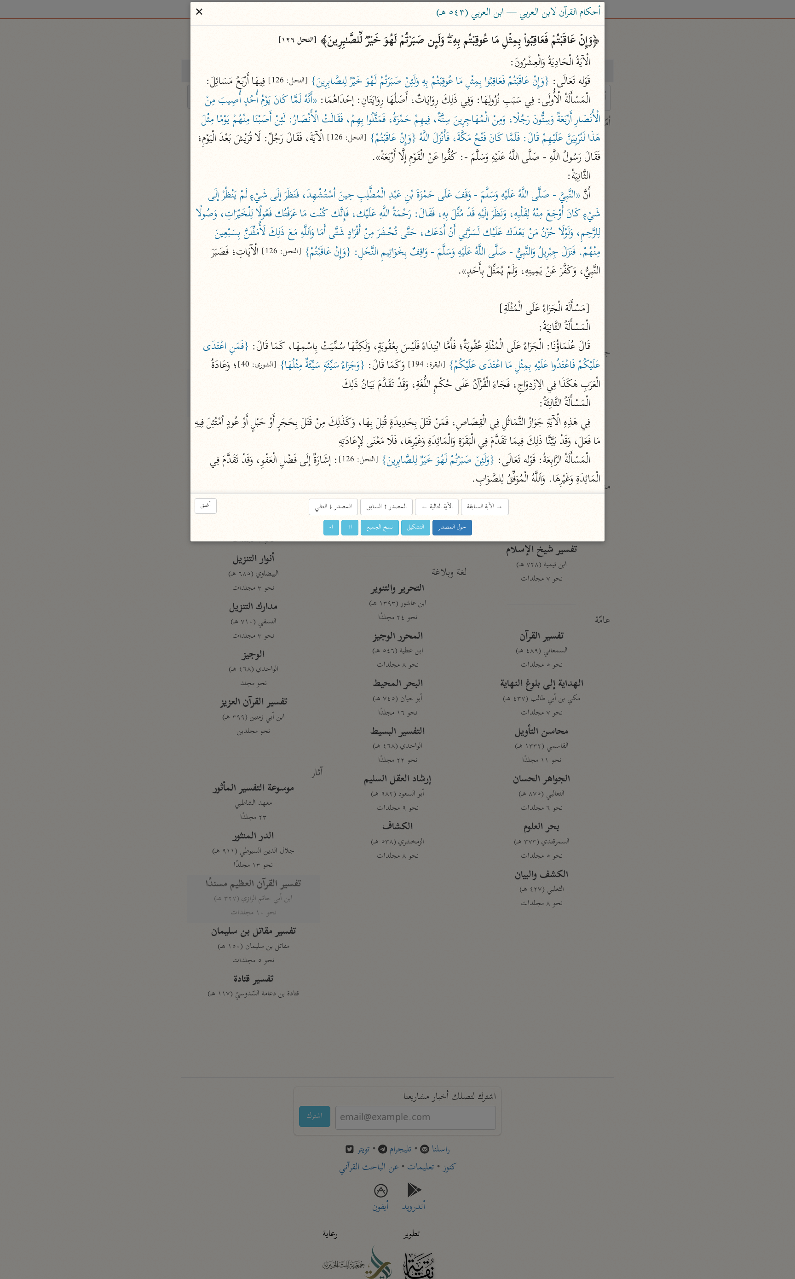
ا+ (349, 527)
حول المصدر (452, 527)
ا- (331, 527)
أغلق (206, 505)
